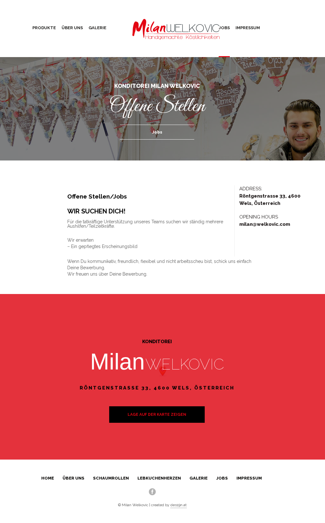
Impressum (247, 27)
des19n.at (178, 505)
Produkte (44, 27)
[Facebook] (152, 491)
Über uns (72, 27)
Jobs (224, 27)
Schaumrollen (111, 478)
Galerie (97, 27)
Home (47, 478)
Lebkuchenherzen (159, 478)
